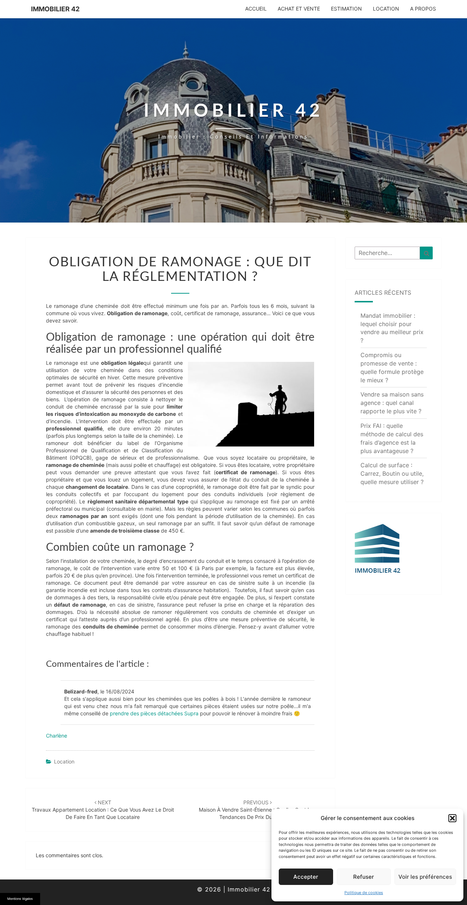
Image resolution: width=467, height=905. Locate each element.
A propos (423, 8)
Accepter (305, 876)
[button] (452, 818)
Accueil (256, 8)
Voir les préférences (425, 876)
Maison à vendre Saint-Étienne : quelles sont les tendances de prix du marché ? (257, 809)
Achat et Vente (299, 8)
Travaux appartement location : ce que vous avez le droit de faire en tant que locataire (103, 809)
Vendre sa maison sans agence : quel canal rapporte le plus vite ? (392, 403)
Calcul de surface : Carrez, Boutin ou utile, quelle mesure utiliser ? (392, 473)
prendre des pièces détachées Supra (154, 713)
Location (386, 8)
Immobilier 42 (55, 9)
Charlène (56, 735)
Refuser (363, 876)
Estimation (346, 8)
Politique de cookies (363, 892)
